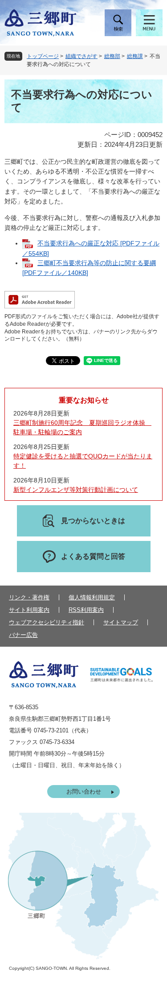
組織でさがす (81, 56)
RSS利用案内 (86, 610)
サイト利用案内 (29, 610)
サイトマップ (120, 622)
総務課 (135, 56)
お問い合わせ (83, 791)
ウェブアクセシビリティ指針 (46, 622)
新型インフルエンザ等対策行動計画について (75, 489)
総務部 (112, 56)
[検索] (118, 22)
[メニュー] (149, 22)
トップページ (43, 56)
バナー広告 (23, 635)
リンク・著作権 (29, 597)
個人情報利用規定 (92, 597)
